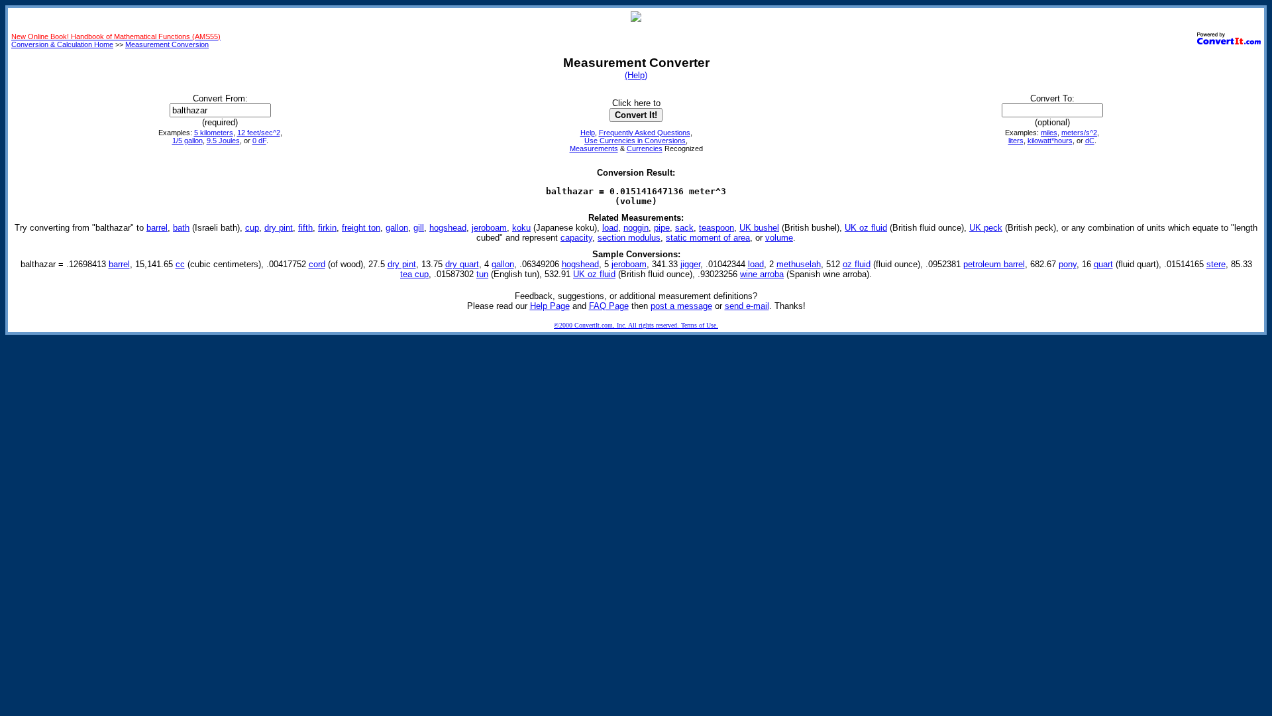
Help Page (550, 306)
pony (1068, 264)
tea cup (414, 274)
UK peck (985, 228)
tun (482, 274)
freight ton (361, 228)
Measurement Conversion (167, 44)
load (610, 228)
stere (1216, 264)
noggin (636, 228)
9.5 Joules (223, 141)
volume (779, 238)
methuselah (798, 264)
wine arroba (762, 274)
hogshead (447, 228)
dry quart (462, 264)
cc (180, 264)
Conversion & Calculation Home (62, 44)
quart (1103, 264)
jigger (690, 264)
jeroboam (489, 228)
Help (587, 133)
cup (252, 228)
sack (684, 228)
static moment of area (708, 238)
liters (1016, 141)
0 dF (259, 141)
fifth (305, 228)
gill (418, 228)
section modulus (629, 238)
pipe (662, 228)
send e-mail (747, 306)
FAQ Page (609, 306)
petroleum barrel (994, 264)
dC (1089, 141)
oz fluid (857, 264)
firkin (327, 228)
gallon (397, 228)
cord (317, 264)
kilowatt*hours (1050, 141)
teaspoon (716, 228)
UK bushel (759, 228)
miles (1049, 133)
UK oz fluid (866, 228)
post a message (681, 306)
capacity (576, 238)
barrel (157, 228)
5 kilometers (213, 133)
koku (521, 228)
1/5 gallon (187, 141)
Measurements (594, 148)
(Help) (636, 75)
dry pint (278, 228)
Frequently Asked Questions (644, 133)
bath (181, 228)
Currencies (644, 148)
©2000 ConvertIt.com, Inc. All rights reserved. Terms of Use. (636, 325)
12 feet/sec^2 (258, 133)
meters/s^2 (1079, 133)
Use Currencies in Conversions (635, 141)
